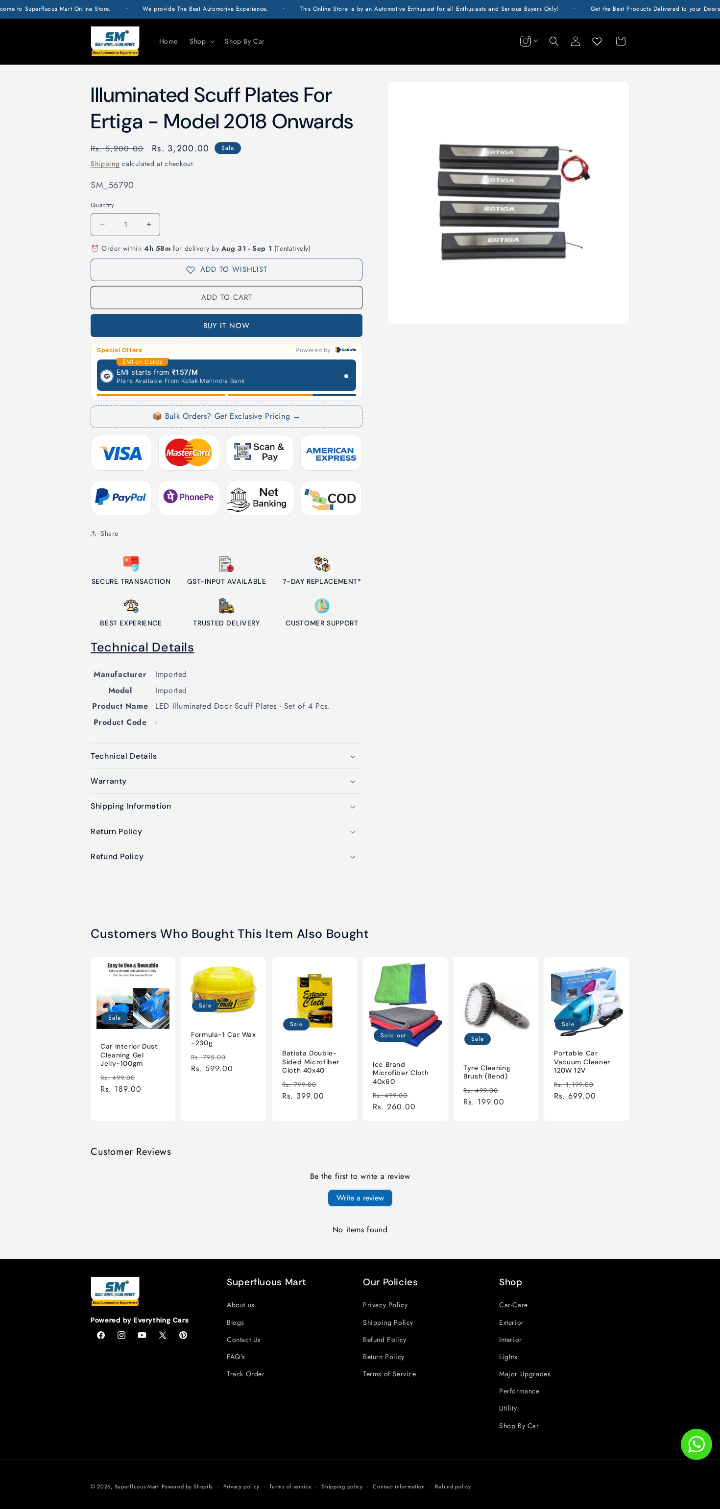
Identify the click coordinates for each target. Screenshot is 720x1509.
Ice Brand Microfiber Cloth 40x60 (401, 1072)
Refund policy (453, 1486)
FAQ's (236, 1357)
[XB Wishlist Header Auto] (597, 41)
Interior (510, 1339)
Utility (508, 1408)
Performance (519, 1391)
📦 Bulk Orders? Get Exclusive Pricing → (226, 416)
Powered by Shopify (188, 1486)
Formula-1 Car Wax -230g (223, 1038)
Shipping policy (342, 1486)
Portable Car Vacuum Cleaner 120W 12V (582, 1062)
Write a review (360, 1197)
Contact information (399, 1486)
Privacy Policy (385, 1305)
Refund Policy (385, 1339)
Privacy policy (241, 1486)
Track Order (246, 1374)
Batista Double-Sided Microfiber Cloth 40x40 (310, 1062)
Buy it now (226, 325)
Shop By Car (519, 1426)
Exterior (511, 1322)
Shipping (105, 163)
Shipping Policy (388, 1322)
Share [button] (109, 533)
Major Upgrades (525, 1374)
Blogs (235, 1322)
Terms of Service (389, 1374)
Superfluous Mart (137, 1486)
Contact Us (244, 1339)
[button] (201, 41)
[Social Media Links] (528, 41)
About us (241, 1305)
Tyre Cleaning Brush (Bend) (486, 1071)
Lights (508, 1357)
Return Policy (384, 1357)
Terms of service (290, 1486)
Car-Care (513, 1305)
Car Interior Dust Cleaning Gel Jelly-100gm (129, 1055)
